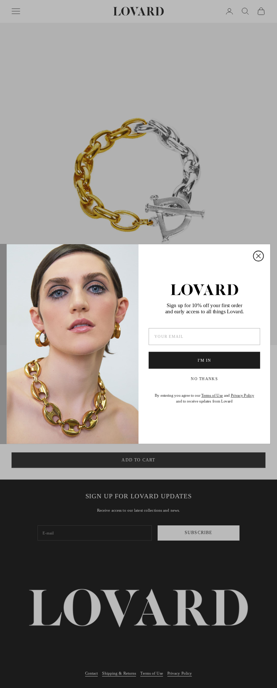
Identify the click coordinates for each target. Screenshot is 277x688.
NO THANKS (204, 379)
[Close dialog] (258, 256)
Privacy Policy (242, 395)
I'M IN (204, 360)
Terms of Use (212, 395)
